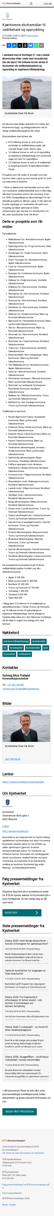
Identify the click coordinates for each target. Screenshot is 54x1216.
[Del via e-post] (41, 45)
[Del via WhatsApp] (36, 45)
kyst (46, 647)
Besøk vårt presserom (19, 1111)
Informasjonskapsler (12, 1193)
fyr (5, 647)
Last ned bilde (12, 759)
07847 (5, 826)
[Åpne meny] (31, 3)
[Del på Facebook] (9, 45)
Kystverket (32, 36)
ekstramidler (38, 641)
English (12, 1204)
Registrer (11, 912)
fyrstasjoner (16, 647)
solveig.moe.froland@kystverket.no (20, 689)
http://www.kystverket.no (15, 831)
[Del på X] (19, 45)
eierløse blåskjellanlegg (16, 641)
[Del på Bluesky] (30, 45)
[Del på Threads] (25, 45)
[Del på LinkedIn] (14, 45)
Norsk (5, 1204)
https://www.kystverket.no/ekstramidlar (23, 782)
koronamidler (33, 647)
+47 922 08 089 (15, 685)
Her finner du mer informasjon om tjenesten (23, 1153)
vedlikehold (25, 654)
